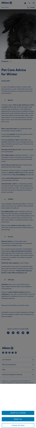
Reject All (18, 419)
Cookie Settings (18, 425)
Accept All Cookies (18, 413)
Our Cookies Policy (21, 409)
